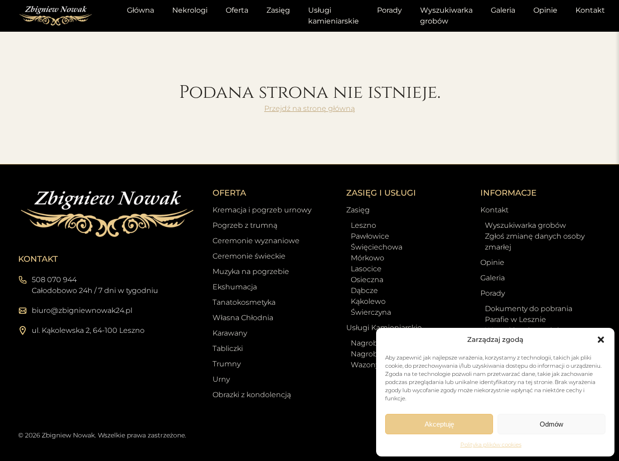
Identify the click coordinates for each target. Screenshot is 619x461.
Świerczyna (371, 312)
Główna (140, 10)
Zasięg (278, 10)
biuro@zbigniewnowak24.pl (82, 310)
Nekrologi (190, 10)
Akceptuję (439, 424)
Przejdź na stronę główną (309, 108)
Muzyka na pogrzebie (251, 271)
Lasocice (366, 268)
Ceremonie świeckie (249, 256)
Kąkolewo (368, 301)
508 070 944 (54, 279)
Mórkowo (367, 258)
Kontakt (590, 10)
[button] (600, 339)
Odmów (551, 424)
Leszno (363, 225)
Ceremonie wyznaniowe (256, 240)
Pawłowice (370, 236)
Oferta (237, 10)
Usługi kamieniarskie (333, 15)
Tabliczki (228, 348)
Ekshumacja (235, 287)
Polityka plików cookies (491, 444)
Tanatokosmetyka (244, 302)
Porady (389, 10)
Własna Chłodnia (243, 317)
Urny (221, 379)
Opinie (545, 10)
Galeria (503, 10)
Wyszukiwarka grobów (446, 15)
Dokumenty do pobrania (528, 308)
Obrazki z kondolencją (252, 394)
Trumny (227, 364)
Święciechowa (376, 247)
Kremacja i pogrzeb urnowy (262, 210)
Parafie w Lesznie (515, 319)
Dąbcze (364, 290)
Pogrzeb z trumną (245, 225)
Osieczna (367, 279)
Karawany (230, 333)
